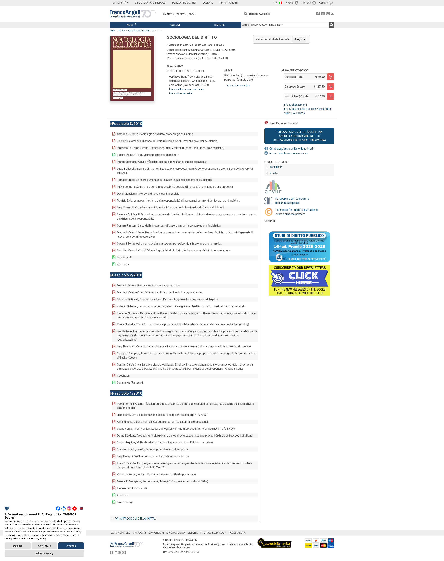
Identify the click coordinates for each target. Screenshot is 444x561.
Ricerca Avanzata (259, 13)
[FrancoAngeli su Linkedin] (323, 14)
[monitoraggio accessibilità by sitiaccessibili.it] (274, 540)
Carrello (323, 2)
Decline (17, 545)
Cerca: (246, 25)
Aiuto (192, 13)
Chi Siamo (168, 13)
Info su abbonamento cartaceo (186, 89)
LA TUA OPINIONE (120, 532)
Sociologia (276, 167)
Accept (71, 545)
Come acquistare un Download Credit (291, 148)
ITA (276, 2)
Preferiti (306, 2)
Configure (44, 545)
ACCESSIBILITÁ (237, 532)
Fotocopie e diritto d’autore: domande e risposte (292, 201)
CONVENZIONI (156, 532)
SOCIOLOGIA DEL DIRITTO (140, 30)
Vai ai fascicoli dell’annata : (135, 518)
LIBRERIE (193, 532)
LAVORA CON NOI (175, 532)
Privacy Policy (44, 553)
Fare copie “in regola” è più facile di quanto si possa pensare (297, 212)
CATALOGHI (139, 532)
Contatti (181, 13)
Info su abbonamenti (295, 104)
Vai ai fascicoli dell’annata (272, 39)
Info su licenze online (181, 93)
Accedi (289, 2)
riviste (122, 30)
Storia (274, 173)
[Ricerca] (331, 25)
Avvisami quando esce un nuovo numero (288, 153)
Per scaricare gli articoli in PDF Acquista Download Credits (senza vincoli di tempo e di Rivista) (299, 136)
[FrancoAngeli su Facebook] (318, 14)
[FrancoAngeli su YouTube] (332, 14)
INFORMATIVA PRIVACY (213, 532)
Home (112, 30)
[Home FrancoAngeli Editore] (133, 14)
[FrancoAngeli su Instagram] (328, 14)
